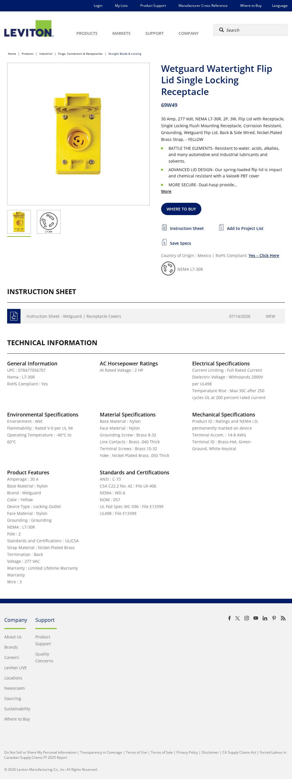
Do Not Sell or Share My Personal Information (40, 752)
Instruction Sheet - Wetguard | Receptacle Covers (74, 316)
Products (28, 54)
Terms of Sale (162, 752)
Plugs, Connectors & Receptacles (80, 54)
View (270, 316)
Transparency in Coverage (101, 752)
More (166, 191)
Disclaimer (210, 752)
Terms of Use (136, 752)
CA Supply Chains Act (239, 752)
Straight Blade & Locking (124, 54)
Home (12, 54)
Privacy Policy (187, 752)
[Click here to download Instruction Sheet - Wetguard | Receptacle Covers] (14, 316)
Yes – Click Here (264, 255)
